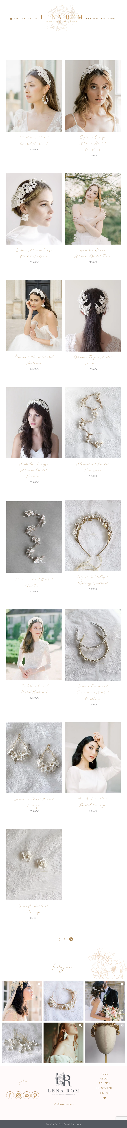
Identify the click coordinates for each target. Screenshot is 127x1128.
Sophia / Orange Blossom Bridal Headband (93, 144)
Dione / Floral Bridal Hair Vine (34, 583)
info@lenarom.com (63, 1104)
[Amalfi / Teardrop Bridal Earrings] (93, 757)
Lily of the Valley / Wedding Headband (93, 580)
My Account (104, 1088)
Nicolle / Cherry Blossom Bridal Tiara (93, 254)
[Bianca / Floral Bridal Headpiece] (34, 315)
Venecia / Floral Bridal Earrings (34, 803)
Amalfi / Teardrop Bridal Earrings (93, 802)
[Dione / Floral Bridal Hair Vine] (34, 537)
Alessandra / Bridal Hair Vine (93, 467)
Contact (104, 1093)
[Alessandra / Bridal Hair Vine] (93, 423)
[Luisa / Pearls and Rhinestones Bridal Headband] (93, 645)
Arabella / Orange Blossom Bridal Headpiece (34, 470)
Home (104, 1073)
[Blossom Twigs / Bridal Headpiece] (93, 316)
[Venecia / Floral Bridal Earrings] (34, 758)
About (104, 1078)
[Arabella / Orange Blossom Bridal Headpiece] (34, 423)
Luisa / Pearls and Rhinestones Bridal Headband (93, 693)
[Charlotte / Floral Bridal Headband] (34, 96)
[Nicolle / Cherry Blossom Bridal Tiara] (93, 209)
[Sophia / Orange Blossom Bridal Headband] (93, 96)
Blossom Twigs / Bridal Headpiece (93, 361)
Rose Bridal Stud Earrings (34, 909)
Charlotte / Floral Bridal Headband (34, 141)
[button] (22, 1001)
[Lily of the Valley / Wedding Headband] (93, 535)
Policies (104, 1083)
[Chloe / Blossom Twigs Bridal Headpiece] (34, 209)
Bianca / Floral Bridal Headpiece (34, 360)
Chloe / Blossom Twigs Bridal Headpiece (34, 254)
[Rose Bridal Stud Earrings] (34, 864)
